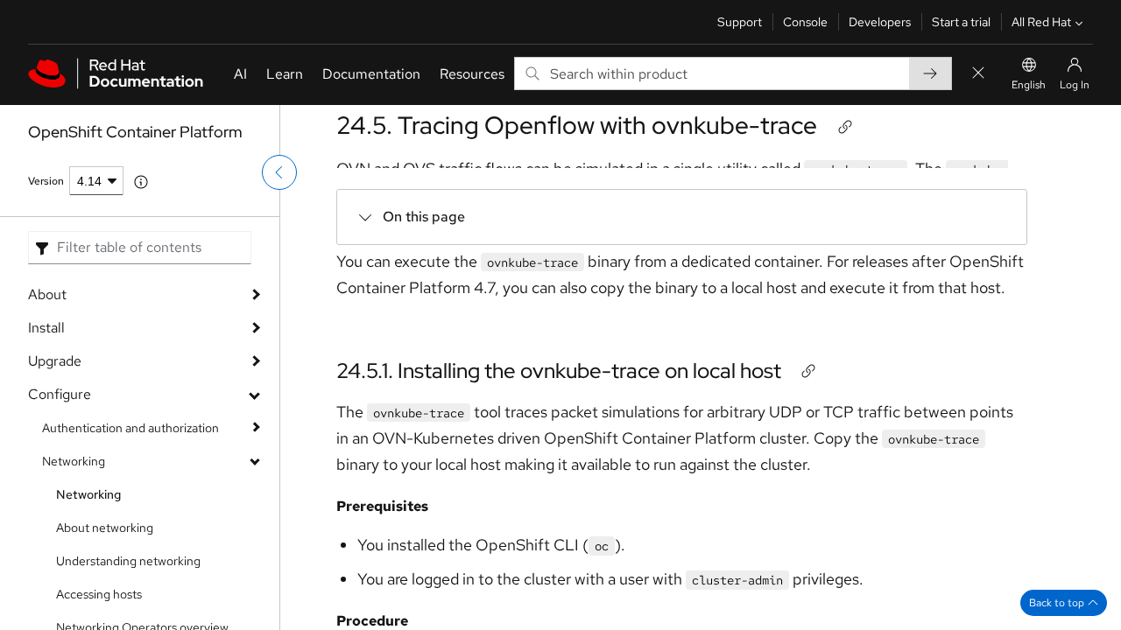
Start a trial (961, 22)
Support (739, 22)
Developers (880, 22)
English (1029, 85)
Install (46, 327)
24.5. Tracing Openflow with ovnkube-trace (576, 125)
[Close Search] (978, 74)
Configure (59, 394)
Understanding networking (128, 561)
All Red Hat (1041, 22)
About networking (104, 528)
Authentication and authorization (130, 428)
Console (805, 22)
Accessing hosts (99, 594)
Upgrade (54, 361)
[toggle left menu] (279, 172)
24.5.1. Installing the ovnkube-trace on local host (558, 370)
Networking (73, 461)
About (47, 294)
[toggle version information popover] (141, 182)
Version (46, 181)
